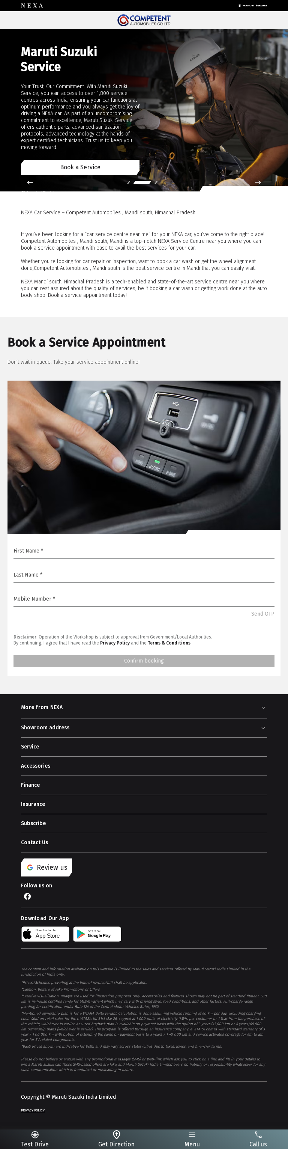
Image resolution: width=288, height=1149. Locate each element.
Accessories (35, 766)
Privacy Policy (115, 643)
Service (30, 747)
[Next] (258, 182)
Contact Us (34, 842)
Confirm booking (144, 661)
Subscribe (33, 823)
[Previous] (30, 182)
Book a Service (80, 167)
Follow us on (36, 885)
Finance (30, 785)
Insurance (33, 804)
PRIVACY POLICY (33, 1110)
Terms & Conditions (169, 643)
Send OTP (262, 614)
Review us (52, 867)
